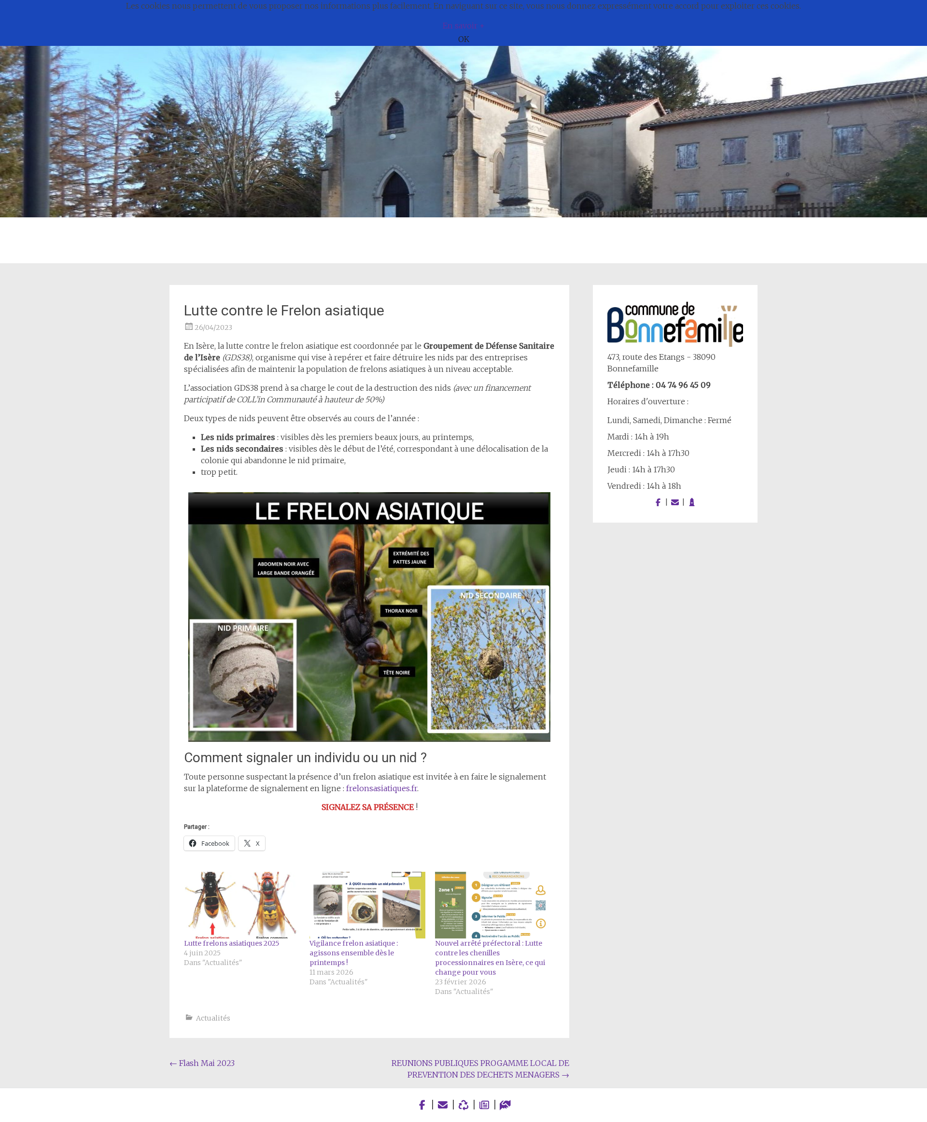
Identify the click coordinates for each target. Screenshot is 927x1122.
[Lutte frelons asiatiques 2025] (242, 905)
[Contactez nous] (675, 502)
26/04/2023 (213, 327)
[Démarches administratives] (505, 1105)
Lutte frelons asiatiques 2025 (232, 943)
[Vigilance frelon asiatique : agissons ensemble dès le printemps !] (367, 905)
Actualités (213, 1018)
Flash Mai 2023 (202, 1063)
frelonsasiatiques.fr (381, 788)
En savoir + (464, 25)
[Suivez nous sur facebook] (658, 502)
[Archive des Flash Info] (484, 1105)
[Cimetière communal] (692, 502)
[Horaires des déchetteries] (464, 1105)
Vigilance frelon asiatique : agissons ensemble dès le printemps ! (353, 953)
